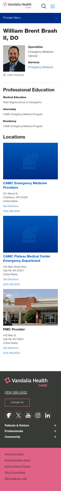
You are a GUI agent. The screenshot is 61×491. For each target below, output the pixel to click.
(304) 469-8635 (11, 285)
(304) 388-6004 (11, 211)
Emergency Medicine (40, 67)
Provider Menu (12, 18)
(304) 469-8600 (11, 353)
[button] (54, 6)
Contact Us (17, 402)
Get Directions (10, 206)
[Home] (27, 6)
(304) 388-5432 (16, 392)
